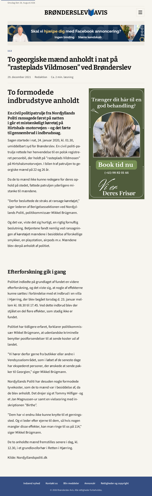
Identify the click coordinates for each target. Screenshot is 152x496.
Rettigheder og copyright (115, 483)
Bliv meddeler (71, 483)
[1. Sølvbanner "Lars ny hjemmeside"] (77, 33)
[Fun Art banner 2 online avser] (118, 143)
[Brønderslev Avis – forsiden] (76, 12)
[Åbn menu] (140, 12)
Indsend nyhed (31, 483)
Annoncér (90, 483)
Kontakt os (52, 483)
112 (10, 50)
